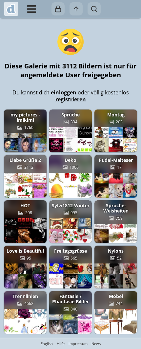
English (47, 343)
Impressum (78, 343)
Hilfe (61, 343)
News (96, 343)
